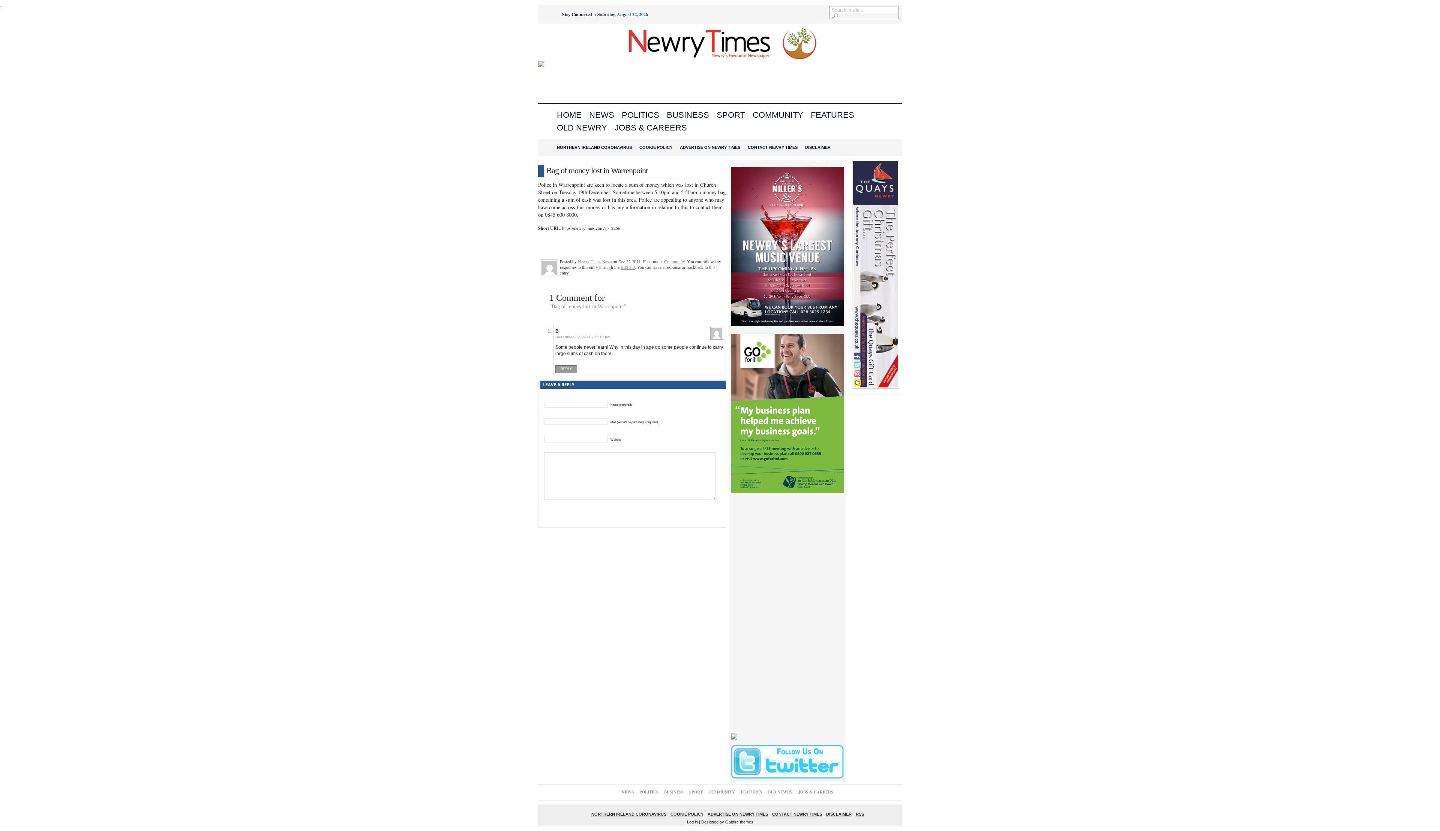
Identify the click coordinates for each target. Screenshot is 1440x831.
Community (778, 115)
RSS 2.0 (628, 267)
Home (569, 115)
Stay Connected (577, 14)
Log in (692, 822)
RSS (860, 814)
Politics (640, 115)
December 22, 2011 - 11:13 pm (582, 337)
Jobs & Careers (651, 127)
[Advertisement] (579, 42)
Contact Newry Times (773, 147)
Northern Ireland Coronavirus (594, 147)
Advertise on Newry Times (710, 147)
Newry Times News (595, 261)
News (601, 115)
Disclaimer (818, 147)
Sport (731, 115)
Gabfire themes (739, 822)
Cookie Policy (655, 147)
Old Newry (582, 127)
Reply (566, 369)
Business (688, 115)
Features (832, 115)
